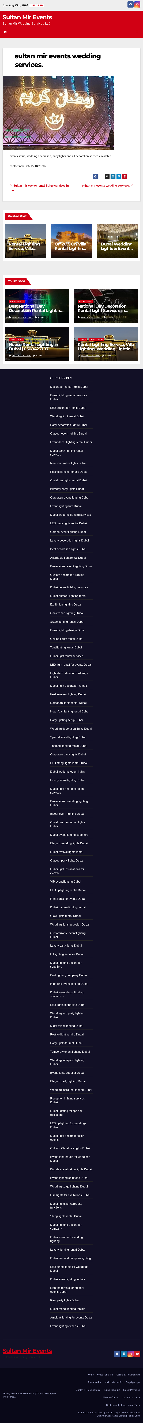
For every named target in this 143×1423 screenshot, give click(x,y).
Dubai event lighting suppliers (69, 834)
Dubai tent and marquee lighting (70, 1258)
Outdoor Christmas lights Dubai (70, 1148)
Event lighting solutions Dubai (69, 1177)
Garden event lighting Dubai (68, 531)
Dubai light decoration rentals (69, 685)
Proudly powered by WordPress (19, 1393)
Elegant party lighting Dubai (68, 1081)
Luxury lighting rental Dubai (67, 1249)
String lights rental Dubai (66, 1216)
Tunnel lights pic (112, 1390)
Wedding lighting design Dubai (69, 924)
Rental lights (17, 301)
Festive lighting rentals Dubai (68, 471)
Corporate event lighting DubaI (69, 497)
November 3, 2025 (22, 317)
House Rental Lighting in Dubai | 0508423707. (33, 346)
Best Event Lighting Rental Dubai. (123, 1405)
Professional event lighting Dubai (71, 566)
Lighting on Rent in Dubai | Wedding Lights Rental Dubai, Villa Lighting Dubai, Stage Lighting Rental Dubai (109, 1414)
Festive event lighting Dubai (68, 694)
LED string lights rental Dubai (69, 763)
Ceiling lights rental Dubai (66, 638)
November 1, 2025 (91, 317)
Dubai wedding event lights (67, 771)
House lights (16, 340)
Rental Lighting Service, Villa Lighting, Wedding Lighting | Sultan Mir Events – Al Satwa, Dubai (106, 351)
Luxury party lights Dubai (66, 945)
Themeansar (9, 1396)
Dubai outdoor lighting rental (68, 595)
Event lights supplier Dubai (67, 1072)
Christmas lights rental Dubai (68, 480)
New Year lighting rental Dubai (69, 711)
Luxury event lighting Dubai (67, 780)
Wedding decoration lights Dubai (71, 728)
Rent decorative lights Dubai (68, 463)
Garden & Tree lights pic (88, 1390)
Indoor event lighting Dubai (67, 813)
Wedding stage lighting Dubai (69, 1186)
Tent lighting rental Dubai (66, 647)
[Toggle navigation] (136, 32)
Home (91, 1374)
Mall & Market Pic (114, 1382)
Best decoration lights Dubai (68, 549)
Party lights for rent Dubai (66, 1043)
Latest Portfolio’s (131, 1390)
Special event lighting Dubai (68, 737)
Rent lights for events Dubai (67, 898)
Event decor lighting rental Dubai (71, 442)
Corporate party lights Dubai (68, 754)
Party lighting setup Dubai (66, 720)
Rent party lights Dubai (64, 1300)
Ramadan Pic (94, 1382)
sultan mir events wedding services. (106, 185)
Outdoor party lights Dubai (66, 860)
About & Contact (111, 1397)
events (82, 340)
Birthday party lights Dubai (67, 488)
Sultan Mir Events (27, 17)
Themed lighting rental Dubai (68, 745)
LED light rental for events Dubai (71, 664)
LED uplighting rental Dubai (67, 890)
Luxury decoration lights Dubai (69, 540)
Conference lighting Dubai (67, 613)
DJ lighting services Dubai (67, 954)
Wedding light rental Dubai (67, 416)
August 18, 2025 (21, 356)
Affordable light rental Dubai (68, 557)
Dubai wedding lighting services (70, 514)
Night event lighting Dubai (66, 1025)
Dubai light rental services (66, 656)
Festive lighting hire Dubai (67, 1034)
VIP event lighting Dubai (65, 881)
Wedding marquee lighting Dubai (71, 1089)
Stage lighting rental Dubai (67, 621)
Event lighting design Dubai (67, 630)
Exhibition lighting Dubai (65, 604)
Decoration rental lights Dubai (69, 386)
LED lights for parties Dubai (67, 1004)
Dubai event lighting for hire (67, 1279)
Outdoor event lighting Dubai (68, 433)
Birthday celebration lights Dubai (71, 1169)
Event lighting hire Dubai (66, 506)
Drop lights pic (133, 1382)
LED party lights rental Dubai (68, 523)
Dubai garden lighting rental (68, 907)
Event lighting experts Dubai (68, 1326)
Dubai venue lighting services (69, 587)
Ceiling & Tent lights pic (128, 1374)
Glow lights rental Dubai (65, 915)
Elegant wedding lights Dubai (69, 843)
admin (40, 317)
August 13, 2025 (90, 356)
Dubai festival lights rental (66, 851)
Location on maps (131, 1397)
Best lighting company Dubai (68, 975)
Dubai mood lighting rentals (67, 1308)
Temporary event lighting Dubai (70, 1051)
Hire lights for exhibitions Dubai (70, 1195)
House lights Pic (105, 1374)
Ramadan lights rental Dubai (68, 702)
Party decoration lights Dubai (68, 424)
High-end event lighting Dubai (69, 983)
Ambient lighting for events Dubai (71, 1317)
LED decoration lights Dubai (68, 407)
